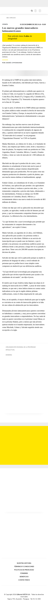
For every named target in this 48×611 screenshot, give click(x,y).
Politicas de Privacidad (24, 570)
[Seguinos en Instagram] (28, 601)
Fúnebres (24, 573)
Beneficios (24, 576)
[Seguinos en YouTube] (25, 601)
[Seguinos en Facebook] (21, 601)
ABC (6, 10)
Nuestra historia (24, 563)
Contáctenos (24, 580)
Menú (44, 10)
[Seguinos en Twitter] (23, 601)
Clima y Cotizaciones (28, 10)
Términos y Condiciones (24, 566)
